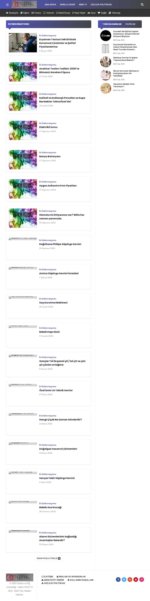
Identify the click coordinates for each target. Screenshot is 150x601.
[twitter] (124, 579)
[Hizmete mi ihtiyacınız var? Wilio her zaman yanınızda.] (49, 219)
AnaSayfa (13, 13)
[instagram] (141, 579)
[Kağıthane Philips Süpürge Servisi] (49, 248)
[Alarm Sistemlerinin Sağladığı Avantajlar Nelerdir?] (49, 541)
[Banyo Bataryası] (49, 161)
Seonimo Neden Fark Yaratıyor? (123, 85)
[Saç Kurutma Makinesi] (49, 307)
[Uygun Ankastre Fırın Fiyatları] (49, 190)
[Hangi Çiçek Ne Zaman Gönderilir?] (49, 424)
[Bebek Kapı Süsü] (49, 336)
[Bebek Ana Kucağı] (49, 511)
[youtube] (135, 579)
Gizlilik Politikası (54, 583)
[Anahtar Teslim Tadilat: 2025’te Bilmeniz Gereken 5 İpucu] (49, 73)
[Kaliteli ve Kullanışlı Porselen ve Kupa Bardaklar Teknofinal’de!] (49, 102)
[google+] (130, 579)
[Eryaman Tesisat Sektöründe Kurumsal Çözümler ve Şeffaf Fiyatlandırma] (49, 44)
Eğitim (26, 13)
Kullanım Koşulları (81, 580)
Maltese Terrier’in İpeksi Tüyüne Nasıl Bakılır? (125, 59)
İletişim (48, 576)
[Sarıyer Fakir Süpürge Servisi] (49, 482)
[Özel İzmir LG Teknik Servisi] (49, 394)
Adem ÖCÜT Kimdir (53, 580)
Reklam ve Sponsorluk (72, 576)
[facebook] (118, 579)
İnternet (50, 13)
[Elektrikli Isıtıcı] (49, 131)
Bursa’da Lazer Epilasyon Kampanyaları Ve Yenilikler (126, 73)
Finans (37, 13)
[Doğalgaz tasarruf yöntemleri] (49, 453)
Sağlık (103, 13)
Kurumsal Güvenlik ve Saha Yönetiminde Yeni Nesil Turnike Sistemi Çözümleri (125, 48)
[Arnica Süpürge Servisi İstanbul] (49, 278)
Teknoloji (115, 13)
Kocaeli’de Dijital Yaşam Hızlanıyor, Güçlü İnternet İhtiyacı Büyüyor (126, 34)
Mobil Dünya (64, 13)
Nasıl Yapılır (79, 13)
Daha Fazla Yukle (47, 558)
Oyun (93, 13)
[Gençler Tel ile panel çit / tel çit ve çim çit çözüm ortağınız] (49, 365)
